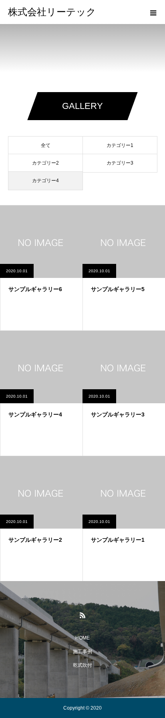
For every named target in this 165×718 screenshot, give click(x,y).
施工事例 (82, 651)
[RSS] (82, 615)
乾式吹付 (82, 665)
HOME (82, 638)
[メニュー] (153, 12)
